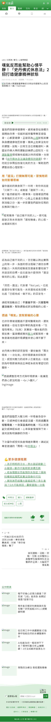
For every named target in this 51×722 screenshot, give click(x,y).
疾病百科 (41, 707)
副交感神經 (9, 503)
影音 (36, 8)
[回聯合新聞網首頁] (3, 3)
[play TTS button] (13, 123)
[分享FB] (6, 13)
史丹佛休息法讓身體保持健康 (24, 159)
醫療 (20, 8)
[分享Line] (19, 13)
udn (3, 60)
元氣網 (9, 60)
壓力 (30, 333)
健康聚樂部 (21, 707)
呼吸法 (32, 446)
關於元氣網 (10, 707)
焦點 (4, 8)
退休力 (16, 712)
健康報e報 (12, 696)
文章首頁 (24, 712)
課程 (44, 8)
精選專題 (31, 707)
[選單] (47, 3)
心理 (35, 138)
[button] (48, 8)
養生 (12, 8)
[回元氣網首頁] (9, 3)
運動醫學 (7, 154)
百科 (28, 8)
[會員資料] (43, 3)
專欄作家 (34, 712)
